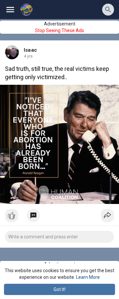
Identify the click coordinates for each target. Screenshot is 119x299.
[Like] (59, 217)
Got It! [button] (59, 289)
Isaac (30, 50)
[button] (108, 10)
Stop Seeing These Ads (59, 30)
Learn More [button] (88, 277)
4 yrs (28, 56)
